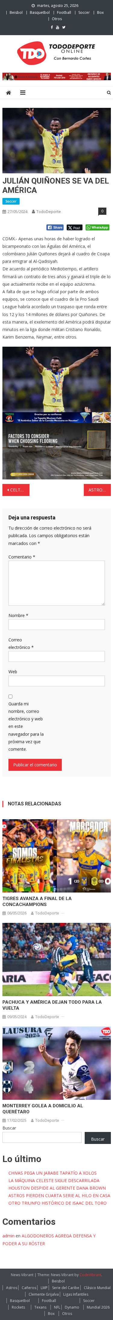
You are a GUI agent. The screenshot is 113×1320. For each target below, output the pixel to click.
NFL (57, 1307)
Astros (11, 1287)
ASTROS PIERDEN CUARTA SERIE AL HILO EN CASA (59, 1195)
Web (12, 671)
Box (100, 12)
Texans (40, 1307)
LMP (44, 1287)
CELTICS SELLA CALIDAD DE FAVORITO (20, 490)
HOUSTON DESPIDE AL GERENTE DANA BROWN (57, 1188)
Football (64, 12)
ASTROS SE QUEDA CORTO (100, 490)
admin (8, 1236)
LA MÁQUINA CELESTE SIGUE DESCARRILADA (53, 1180)
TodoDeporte (48, 211)
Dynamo (72, 1307)
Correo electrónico (21, 643)
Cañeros (29, 1287)
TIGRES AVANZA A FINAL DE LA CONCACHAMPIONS (37, 901)
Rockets (18, 1307)
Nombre (18, 615)
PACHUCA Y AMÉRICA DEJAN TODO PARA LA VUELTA (52, 1005)
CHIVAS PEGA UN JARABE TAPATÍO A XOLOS (52, 1173)
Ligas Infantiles (75, 1294)
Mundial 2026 (98, 1307)
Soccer (84, 12)
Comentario (21, 557)
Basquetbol (40, 12)
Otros (57, 18)
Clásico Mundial (97, 1287)
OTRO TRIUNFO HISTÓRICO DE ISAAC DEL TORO (57, 1203)
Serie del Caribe (65, 1287)
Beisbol (16, 12)
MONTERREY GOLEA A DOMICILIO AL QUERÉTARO (42, 1109)
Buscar (9, 1128)
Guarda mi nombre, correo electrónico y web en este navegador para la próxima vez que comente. (26, 726)
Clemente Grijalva (44, 1294)
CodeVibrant (90, 1274)
